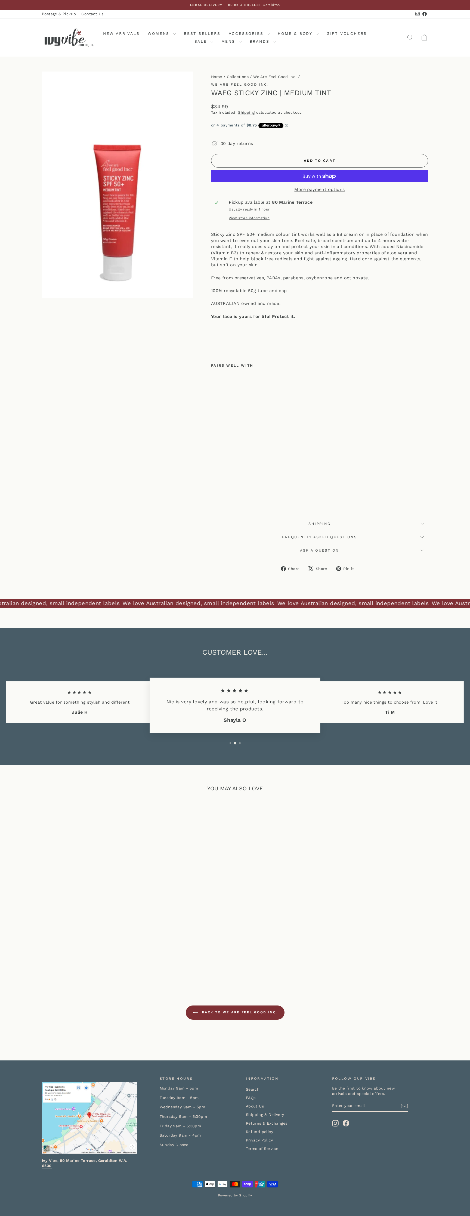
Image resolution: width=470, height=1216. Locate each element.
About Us (255, 1106)
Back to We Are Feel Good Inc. (238, 1012)
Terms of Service (262, 1148)
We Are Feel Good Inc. (274, 77)
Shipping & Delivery (265, 1114)
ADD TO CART (88, 937)
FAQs (251, 1098)
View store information (249, 218)
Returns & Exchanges (266, 1123)
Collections (238, 77)
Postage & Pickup (59, 14)
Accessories (247, 33)
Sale (201, 41)
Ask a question (319, 550)
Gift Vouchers (347, 33)
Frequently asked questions (319, 537)
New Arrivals (121, 33)
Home (216, 77)
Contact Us (92, 14)
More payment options (319, 189)
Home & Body (296, 33)
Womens (160, 33)
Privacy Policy (259, 1140)
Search (252, 1089)
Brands (261, 41)
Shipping (246, 112)
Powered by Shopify (235, 1195)
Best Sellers (202, 33)
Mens (229, 41)
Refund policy (259, 1132)
